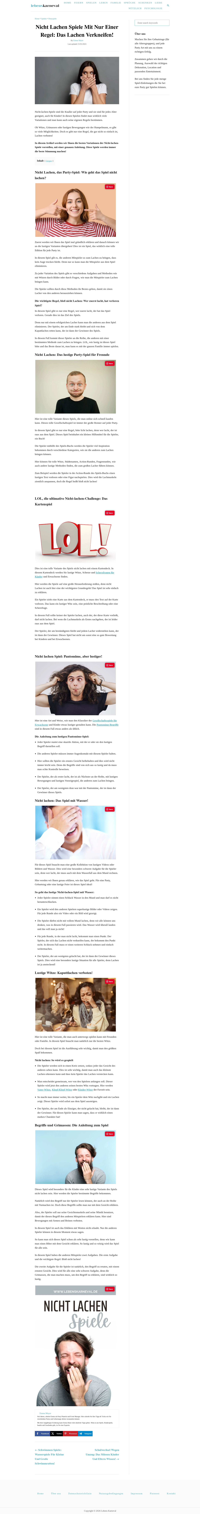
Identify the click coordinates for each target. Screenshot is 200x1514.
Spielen (44, 19)
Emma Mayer (78, 40)
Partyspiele (52, 19)
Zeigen (49, 161)
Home (37, 19)
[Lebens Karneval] (46, 5)
